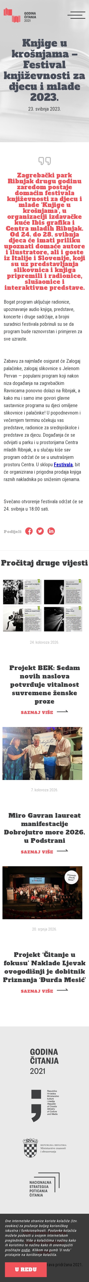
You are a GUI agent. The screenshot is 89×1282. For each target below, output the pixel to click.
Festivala (63, 465)
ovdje (25, 1250)
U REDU (26, 1269)
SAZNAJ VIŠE (37, 712)
